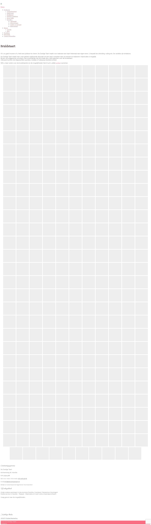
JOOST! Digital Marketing (9, 518)
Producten (7, 10)
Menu (2, 7)
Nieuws (6, 28)
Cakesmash (13, 21)
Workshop (7, 33)
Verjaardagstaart (12, 11)
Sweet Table (10, 18)
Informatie (7, 34)
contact (58, 63)
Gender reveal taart (15, 24)
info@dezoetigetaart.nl (12, 482)
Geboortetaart (14, 23)
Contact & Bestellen (9, 36)
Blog (8, 31)
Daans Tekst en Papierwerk (16, 523)
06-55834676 (22, 478)
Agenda (9, 29)
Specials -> (10, 20)
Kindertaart (10, 13)
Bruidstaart (10, 15)
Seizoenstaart (14, 26)
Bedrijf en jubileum (12, 16)
